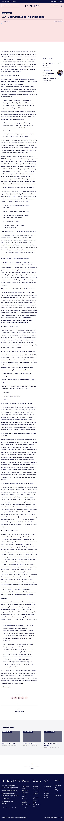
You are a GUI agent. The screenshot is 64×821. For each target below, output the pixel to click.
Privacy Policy (58, 793)
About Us (56, 1)
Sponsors (9, 1)
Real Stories (25, 790)
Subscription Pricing (36, 797)
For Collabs (46, 793)
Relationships (25, 792)
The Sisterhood (55, 5)
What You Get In (36, 791)
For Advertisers (47, 786)
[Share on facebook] (12, 697)
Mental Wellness (6, 13)
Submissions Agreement (58, 786)
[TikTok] (12, 807)
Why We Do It (36, 788)
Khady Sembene (6, 21)
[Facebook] (3, 807)
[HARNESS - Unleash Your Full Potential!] (32, 6)
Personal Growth (26, 804)
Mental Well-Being (25, 795)
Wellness (24, 798)
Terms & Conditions (57, 790)
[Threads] (15, 807)
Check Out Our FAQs (36, 805)
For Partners (46, 791)
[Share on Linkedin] (19, 697)
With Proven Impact (36, 801)
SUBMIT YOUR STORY (25, 787)
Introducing (35, 786)
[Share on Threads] (22, 697)
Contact (60, 1)
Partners (14, 1)
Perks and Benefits (35, 794)
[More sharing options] (26, 697)
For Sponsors (47, 788)
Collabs (51, 1)
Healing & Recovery (24, 801)
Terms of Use (58, 795)
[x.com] (9, 807)
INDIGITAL (60, 817)
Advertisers (4, 1)
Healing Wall (25, 807)
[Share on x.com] (15, 697)
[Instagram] (6, 807)
